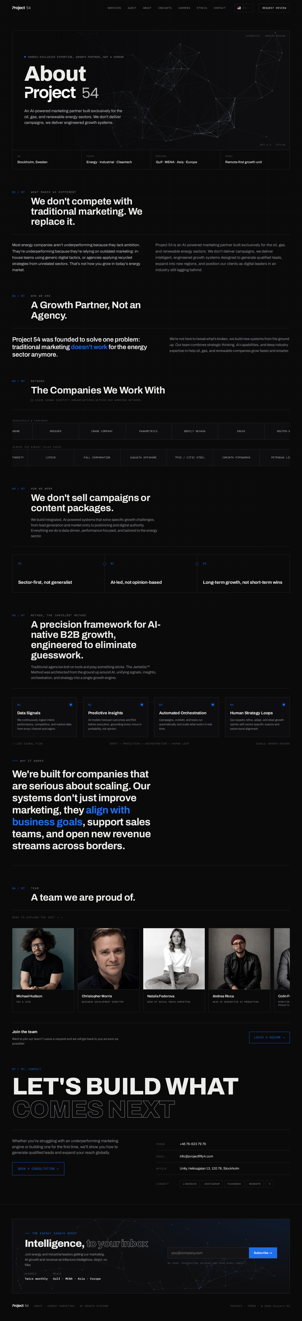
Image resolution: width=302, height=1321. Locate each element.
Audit (132, 7)
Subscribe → (263, 1253)
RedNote (255, 1183)
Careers (184, 7)
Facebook (234, 1183)
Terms (252, 1306)
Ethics (202, 7)
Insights (165, 7)
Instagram (212, 1183)
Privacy (237, 1306)
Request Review (274, 7)
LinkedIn (189, 1183)
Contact (220, 7)
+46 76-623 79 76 (193, 1144)
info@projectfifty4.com (196, 1156)
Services (114, 7)
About (147, 7)
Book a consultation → (38, 1169)
